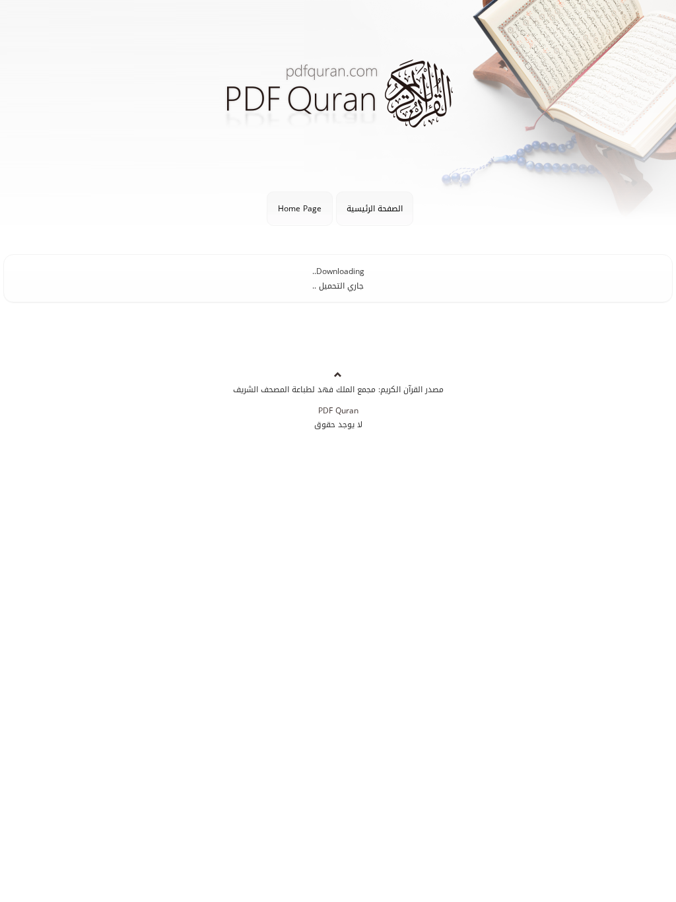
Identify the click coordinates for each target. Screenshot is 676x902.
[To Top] (338, 375)
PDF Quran (338, 410)
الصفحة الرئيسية (375, 208)
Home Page (299, 208)
